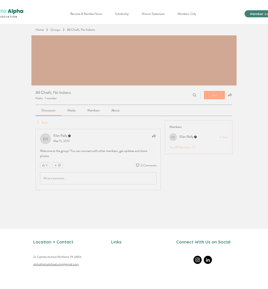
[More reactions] (57, 165)
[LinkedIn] (208, 260)
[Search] (194, 95)
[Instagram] (197, 260)
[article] (98, 159)
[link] (48, 110)
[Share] (153, 135)
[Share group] (229, 94)
